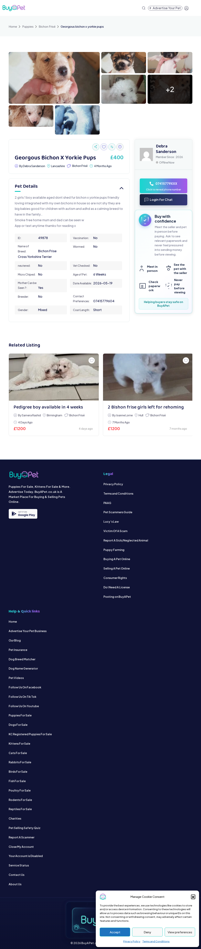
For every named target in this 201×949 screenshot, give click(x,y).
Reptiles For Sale (20, 809)
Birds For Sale (18, 771)
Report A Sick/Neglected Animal (125, 540)
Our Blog (15, 640)
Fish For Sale (17, 781)
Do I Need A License (116, 587)
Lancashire (58, 166)
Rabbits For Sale (20, 762)
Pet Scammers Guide (117, 512)
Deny (147, 932)
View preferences (180, 932)
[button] (193, 897)
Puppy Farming (113, 549)
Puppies (28, 26)
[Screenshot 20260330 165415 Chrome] (123, 89)
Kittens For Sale (19, 743)
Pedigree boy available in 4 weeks (48, 407)
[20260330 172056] (31, 116)
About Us (15, 884)
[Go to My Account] (186, 8)
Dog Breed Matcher (22, 659)
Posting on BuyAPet (117, 596)
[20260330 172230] (123, 62)
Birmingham (54, 415)
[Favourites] (103, 146)
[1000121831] (54, 377)
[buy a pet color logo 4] (53, 475)
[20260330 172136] (170, 62)
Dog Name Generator (23, 668)
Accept (115, 932)
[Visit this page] (111, 146)
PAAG (107, 503)
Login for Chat (161, 199)
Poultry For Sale (20, 790)
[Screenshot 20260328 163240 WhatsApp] (77, 119)
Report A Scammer (21, 837)
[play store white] (23, 514)
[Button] (95, 146)
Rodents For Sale (20, 800)
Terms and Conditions (156, 941)
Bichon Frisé (47, 26)
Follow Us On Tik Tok (22, 696)
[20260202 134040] (148, 377)
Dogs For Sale (18, 724)
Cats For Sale (18, 753)
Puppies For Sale (20, 715)
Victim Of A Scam (115, 531)
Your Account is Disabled (26, 856)
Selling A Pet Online (116, 568)
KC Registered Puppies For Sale (30, 734)
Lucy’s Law (111, 521)
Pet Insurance (18, 649)
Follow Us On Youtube (24, 706)
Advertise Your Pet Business (28, 631)
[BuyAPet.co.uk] (13, 8)
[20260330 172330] (54, 77)
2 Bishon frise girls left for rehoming (146, 407)
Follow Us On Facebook (25, 687)
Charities (15, 818)
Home (13, 26)
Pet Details (26, 187)
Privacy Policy (131, 941)
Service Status (19, 865)
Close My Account (21, 846)
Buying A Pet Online (116, 559)
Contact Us (16, 874)
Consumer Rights (115, 578)
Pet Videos (16, 678)
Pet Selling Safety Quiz (24, 828)
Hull (141, 415)
